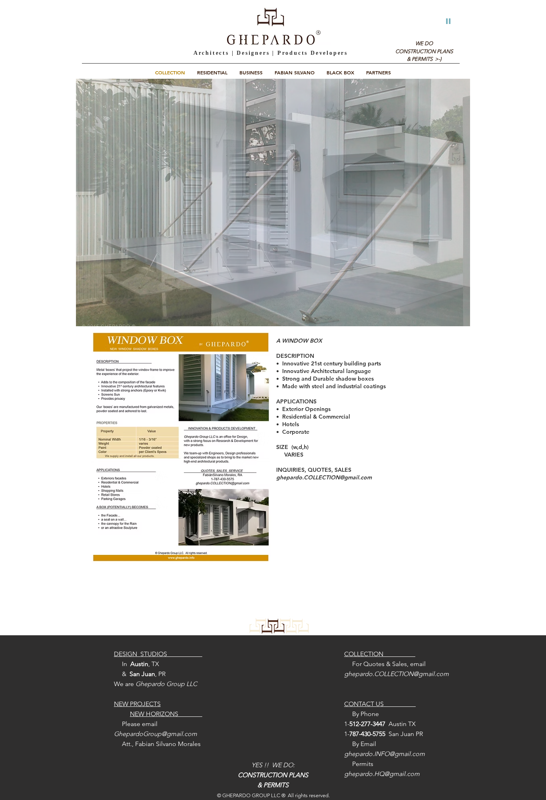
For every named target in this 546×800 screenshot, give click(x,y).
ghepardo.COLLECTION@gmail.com (324, 477)
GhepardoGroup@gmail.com (155, 734)
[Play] (448, 21)
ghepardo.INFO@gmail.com (384, 754)
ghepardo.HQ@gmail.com (382, 774)
